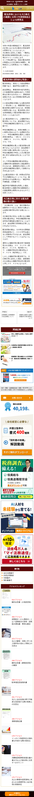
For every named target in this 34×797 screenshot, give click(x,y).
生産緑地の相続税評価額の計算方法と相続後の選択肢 (21, 346)
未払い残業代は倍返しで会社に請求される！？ (21, 335)
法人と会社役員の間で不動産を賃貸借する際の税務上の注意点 (22, 701)
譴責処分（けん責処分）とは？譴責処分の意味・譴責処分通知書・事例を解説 (22, 621)
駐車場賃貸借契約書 (19, 682)
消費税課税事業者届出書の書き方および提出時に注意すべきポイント (22, 760)
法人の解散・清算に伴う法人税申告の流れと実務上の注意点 (22, 643)
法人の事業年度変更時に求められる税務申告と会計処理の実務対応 (22, 782)
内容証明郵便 (8, 575)
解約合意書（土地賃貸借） (22, 602)
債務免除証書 (17, 721)
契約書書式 (7, 580)
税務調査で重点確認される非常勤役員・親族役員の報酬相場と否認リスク (21, 358)
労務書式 (6, 578)
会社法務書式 (8, 573)
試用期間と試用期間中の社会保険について (8, 315)
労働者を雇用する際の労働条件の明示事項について (25, 316)
